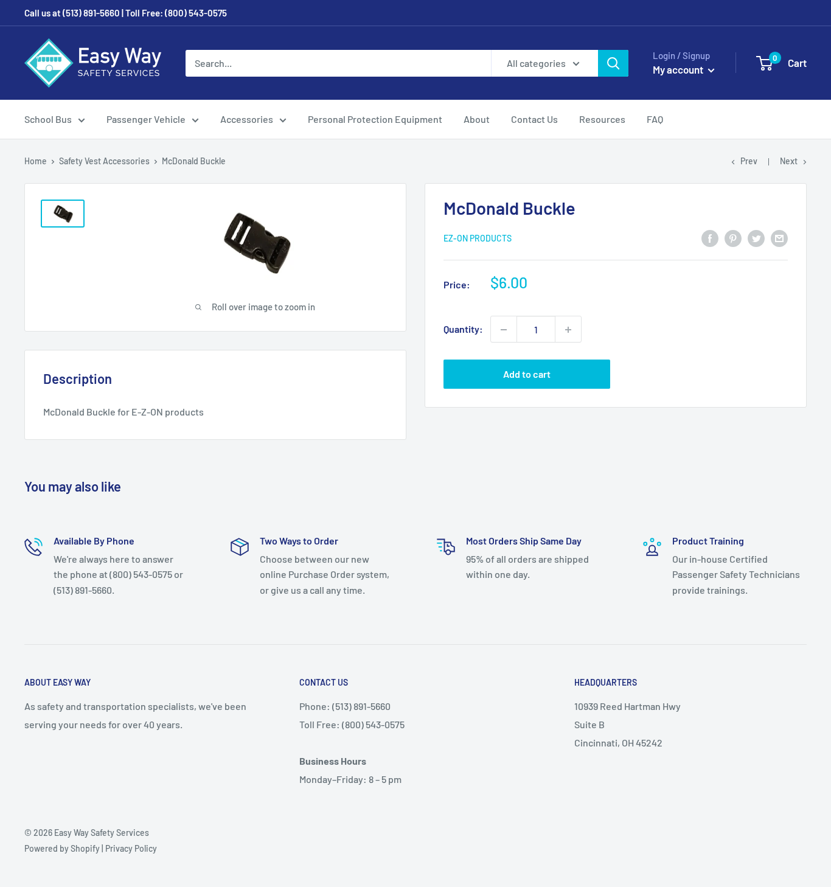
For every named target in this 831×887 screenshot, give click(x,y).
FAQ (655, 119)
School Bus (48, 119)
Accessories (246, 119)
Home (35, 161)
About (477, 119)
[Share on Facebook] (709, 237)
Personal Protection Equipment (375, 119)
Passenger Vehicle (146, 119)
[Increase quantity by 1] (568, 330)
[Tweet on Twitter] (756, 237)
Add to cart (527, 374)
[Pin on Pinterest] (733, 237)
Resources (602, 119)
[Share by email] (779, 237)
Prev (748, 161)
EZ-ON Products (477, 239)
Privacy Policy (131, 848)
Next (789, 161)
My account (679, 69)
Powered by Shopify (62, 848)
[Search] (613, 63)
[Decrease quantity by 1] (503, 330)
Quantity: (463, 329)
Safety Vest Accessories (104, 161)
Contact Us (534, 119)
